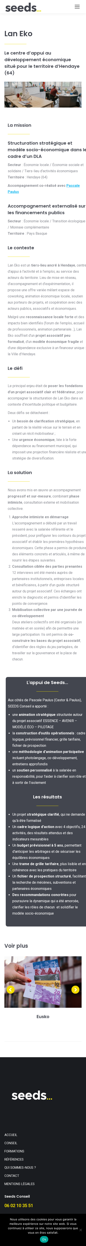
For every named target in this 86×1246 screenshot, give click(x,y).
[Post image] (43, 982)
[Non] (80, 1230)
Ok (44, 1239)
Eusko (43, 1016)
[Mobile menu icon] (77, 6)
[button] (11, 990)
